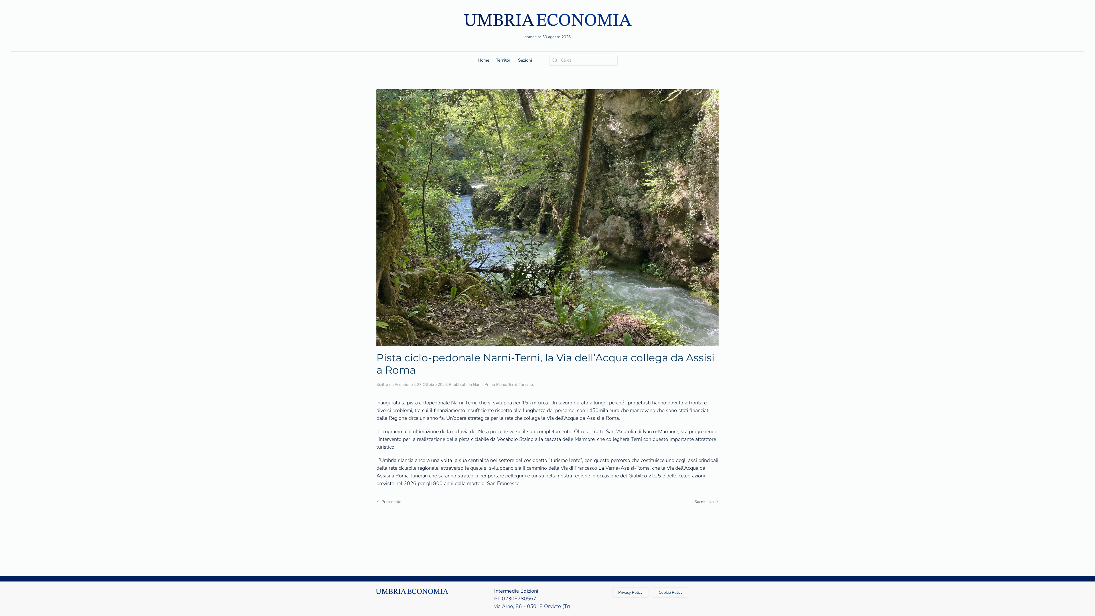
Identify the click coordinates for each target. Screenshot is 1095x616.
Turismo (526, 384)
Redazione (404, 384)
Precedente (391, 501)
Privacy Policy (630, 592)
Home (483, 60)
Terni (512, 384)
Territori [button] (504, 60)
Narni (477, 384)
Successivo (704, 501)
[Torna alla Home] (547, 19)
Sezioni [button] (525, 60)
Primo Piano (495, 384)
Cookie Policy (670, 592)
